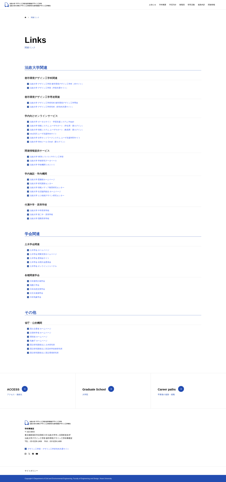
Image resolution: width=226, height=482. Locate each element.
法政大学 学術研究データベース (43, 161)
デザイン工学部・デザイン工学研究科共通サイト (48, 449)
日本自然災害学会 (37, 289)
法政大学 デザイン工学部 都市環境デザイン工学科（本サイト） (57, 84)
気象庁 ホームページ (38, 341)
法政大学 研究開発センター (41, 184)
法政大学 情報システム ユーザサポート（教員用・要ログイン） (57, 130)
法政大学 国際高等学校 (39, 218)
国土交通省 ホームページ (40, 329)
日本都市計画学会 (37, 281)
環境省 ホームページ (38, 337)
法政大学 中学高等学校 (39, 210)
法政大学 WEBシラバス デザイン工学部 (46, 157)
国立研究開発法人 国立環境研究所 (44, 353)
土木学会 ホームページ (39, 250)
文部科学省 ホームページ (40, 333)
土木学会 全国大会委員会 (40, 262)
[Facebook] (33, 454)
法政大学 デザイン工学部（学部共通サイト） (49, 88)
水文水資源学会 (36, 293)
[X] (29, 454)
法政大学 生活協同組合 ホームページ (45, 192)
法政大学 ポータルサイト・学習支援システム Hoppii (52, 122)
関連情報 (211, 5)
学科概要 (162, 5)
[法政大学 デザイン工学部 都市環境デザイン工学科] (28, 4)
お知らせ (152, 5)
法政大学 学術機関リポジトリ (42, 165)
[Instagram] (25, 454)
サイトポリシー (31, 471)
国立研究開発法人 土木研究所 (42, 345)
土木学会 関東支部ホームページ (43, 254)
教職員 (182, 5)
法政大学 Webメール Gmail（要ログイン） (48, 142)
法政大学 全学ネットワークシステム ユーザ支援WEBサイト (55, 138)
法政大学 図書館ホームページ (42, 180)
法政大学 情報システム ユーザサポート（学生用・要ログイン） (57, 126)
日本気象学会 (35, 297)
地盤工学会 (34, 285)
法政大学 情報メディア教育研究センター (47, 188)
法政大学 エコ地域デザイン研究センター (47, 196)
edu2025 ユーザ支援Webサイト (43, 134)
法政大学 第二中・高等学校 (41, 214)
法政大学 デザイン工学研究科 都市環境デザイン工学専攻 (54, 103)
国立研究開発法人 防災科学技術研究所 (46, 349)
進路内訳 (201, 5)
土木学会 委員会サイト (39, 258)
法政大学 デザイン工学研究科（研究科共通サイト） (52, 107)
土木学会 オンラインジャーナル (43, 266)
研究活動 (191, 5)
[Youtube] (37, 454)
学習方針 (172, 5)
